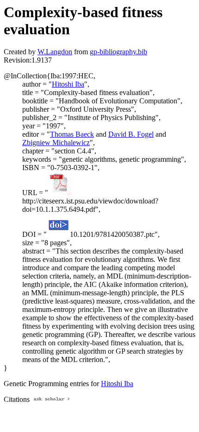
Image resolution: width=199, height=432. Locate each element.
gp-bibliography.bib (118, 52)
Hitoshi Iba (68, 84)
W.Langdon (54, 52)
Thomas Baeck (72, 134)
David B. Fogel (131, 134)
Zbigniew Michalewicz (56, 142)
